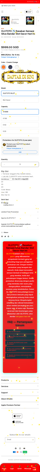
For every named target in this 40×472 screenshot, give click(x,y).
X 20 (4, 131)
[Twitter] (5, 237)
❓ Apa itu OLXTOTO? (13, 331)
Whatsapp (27, 468)
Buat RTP (25, 179)
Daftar (20, 468)
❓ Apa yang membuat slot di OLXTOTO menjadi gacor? (19, 349)
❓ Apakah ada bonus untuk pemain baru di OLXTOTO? (19, 355)
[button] (20, 212)
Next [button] (38, 2)
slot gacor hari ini (23, 316)
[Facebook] (2, 237)
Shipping (10, 49)
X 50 (4, 125)
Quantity (4, 159)
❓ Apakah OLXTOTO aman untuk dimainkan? (17, 343)
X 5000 (5, 112)
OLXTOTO (10, 254)
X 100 (5, 118)
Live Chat (34, 468)
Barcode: (14, 37)
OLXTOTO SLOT (9, 93)
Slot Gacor (6, 100)
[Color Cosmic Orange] (3, 67)
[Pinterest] (8, 237)
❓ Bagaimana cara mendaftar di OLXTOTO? (16, 337)
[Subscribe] (33, 439)
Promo (4, 468)
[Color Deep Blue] (10, 67)
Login (12, 468)
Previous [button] (2, 2)
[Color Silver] (17, 67)
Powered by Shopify (26, 459)
